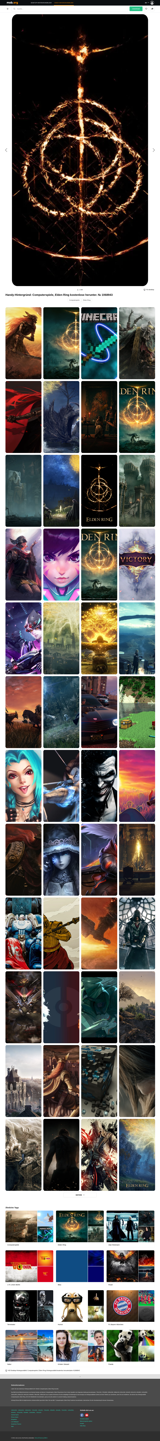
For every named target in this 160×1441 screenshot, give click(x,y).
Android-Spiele (15, 1414)
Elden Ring (86, 300)
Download (136, 9)
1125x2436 (19, 1412)
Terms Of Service (39, 1438)
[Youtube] (87, 1416)
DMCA (45, 1438)
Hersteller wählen (84, 1419)
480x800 (52, 1410)
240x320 (40, 1410)
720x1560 (64, 1410)
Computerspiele (74, 300)
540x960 (26, 1412)
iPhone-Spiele (14, 1417)
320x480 (58, 1410)
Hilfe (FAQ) (82, 1425)
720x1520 (38, 1412)
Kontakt (82, 1423)
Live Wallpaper (15, 1421)
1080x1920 (14, 1410)
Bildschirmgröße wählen (86, 1421)
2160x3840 (32, 1412)
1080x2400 (21, 1410)
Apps (12, 1426)
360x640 (13, 1412)
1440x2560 (71, 1410)
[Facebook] (82, 1416)
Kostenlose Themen (16, 1424)
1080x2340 (28, 1410)
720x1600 (46, 1410)
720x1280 (34, 1410)
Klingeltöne (14, 1419)
